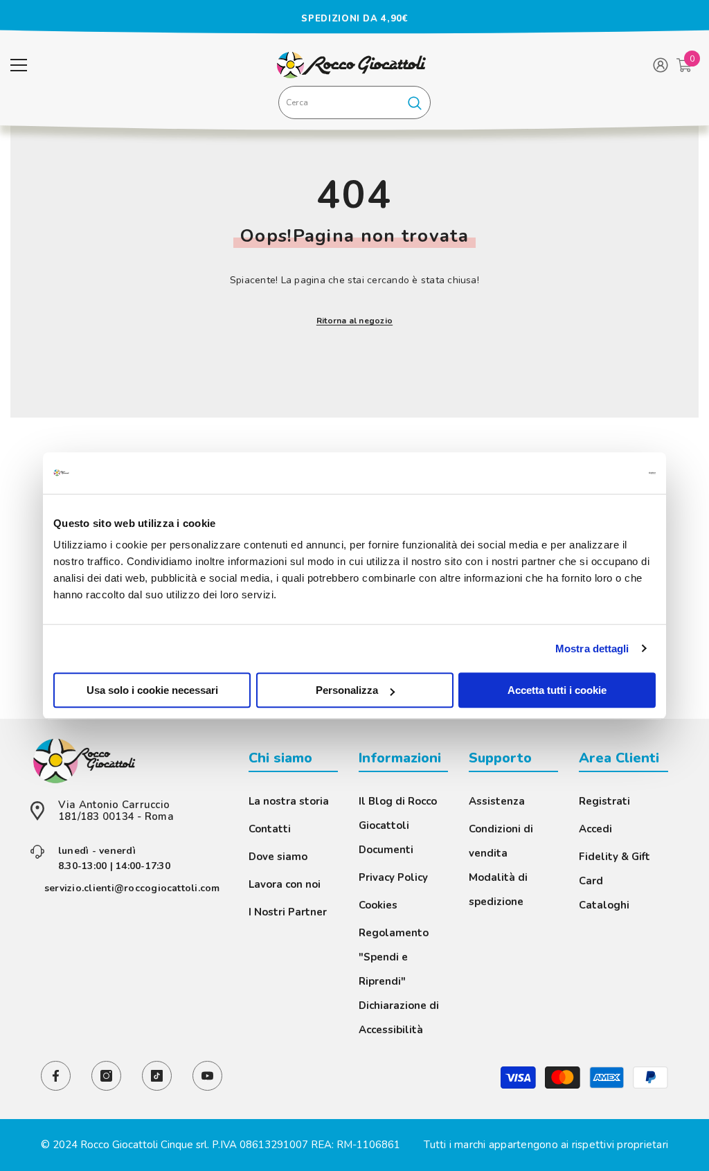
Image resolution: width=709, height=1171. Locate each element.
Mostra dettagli (592, 648)
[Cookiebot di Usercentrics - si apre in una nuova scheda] (595, 473)
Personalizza (347, 690)
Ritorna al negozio (354, 320)
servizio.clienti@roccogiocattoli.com (132, 888)
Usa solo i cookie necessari (152, 690)
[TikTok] (157, 1076)
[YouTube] (207, 1076)
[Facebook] (56, 1076)
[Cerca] (354, 102)
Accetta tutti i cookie (557, 690)
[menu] (18, 65)
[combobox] (339, 102)
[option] (354, 18)
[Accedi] (661, 65)
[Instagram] (106, 1076)
